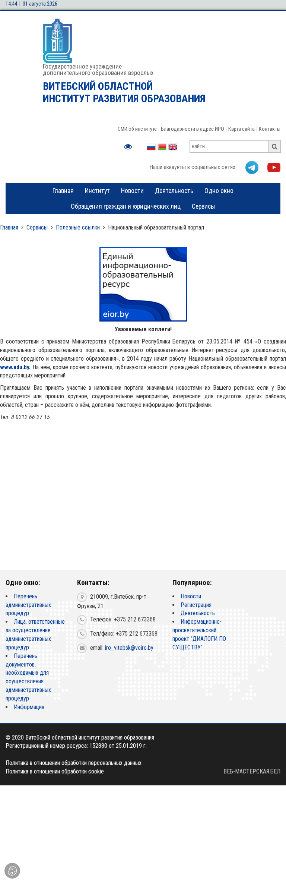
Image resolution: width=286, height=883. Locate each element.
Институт (97, 190)
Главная (63, 190)
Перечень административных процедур (28, 605)
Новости (132, 190)
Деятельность (174, 190)
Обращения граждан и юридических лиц (126, 206)
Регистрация (196, 604)
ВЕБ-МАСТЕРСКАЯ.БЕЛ (251, 771)
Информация (29, 706)
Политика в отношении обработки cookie (55, 771)
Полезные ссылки (78, 227)
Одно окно (218, 190)
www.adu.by (14, 367)
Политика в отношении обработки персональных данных (74, 762)
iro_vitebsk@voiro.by (129, 647)
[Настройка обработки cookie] (12, 871)
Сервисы (203, 206)
